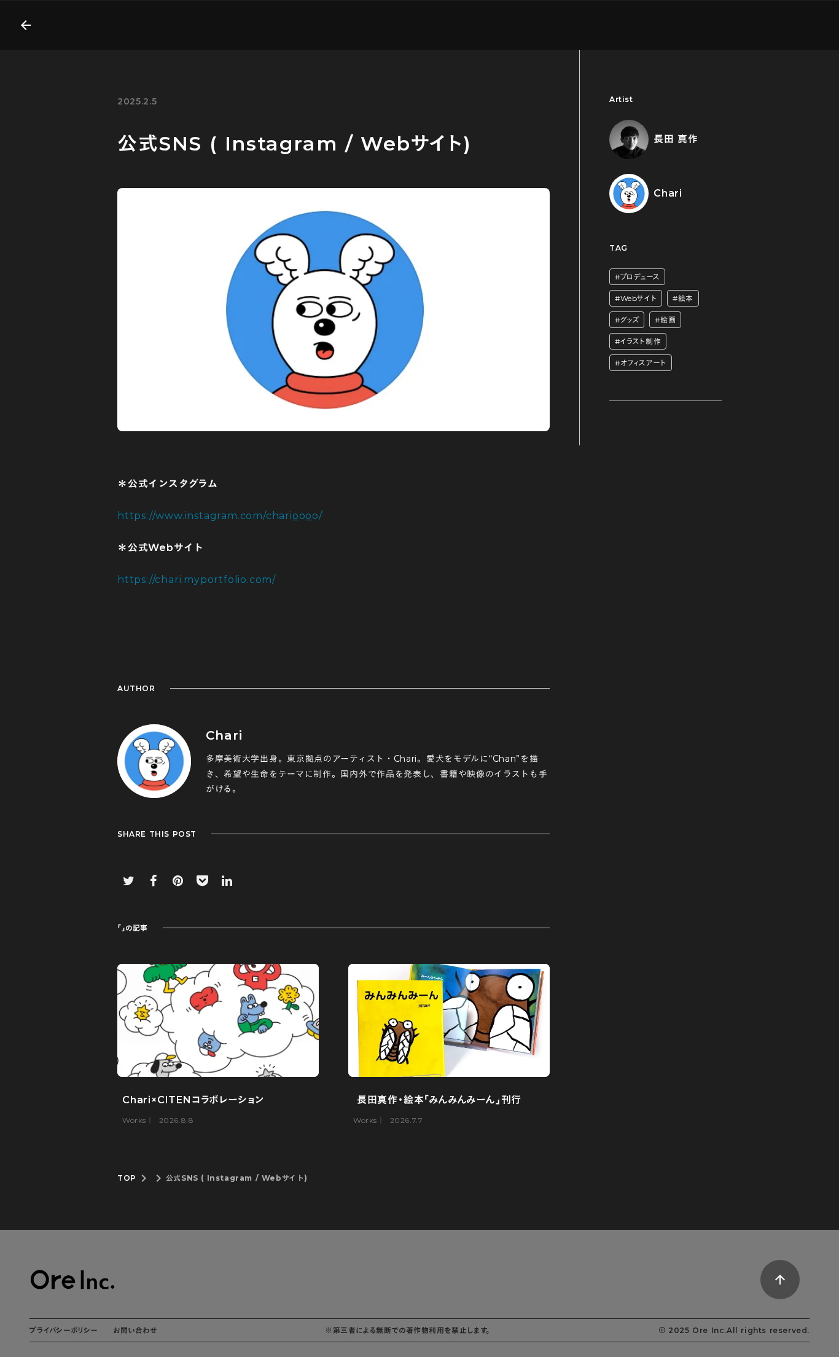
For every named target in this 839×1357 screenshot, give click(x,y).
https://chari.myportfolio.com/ (196, 579)
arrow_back (25, 25)
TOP (126, 1178)
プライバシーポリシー (63, 1330)
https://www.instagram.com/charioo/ (219, 516)
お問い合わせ (135, 1330)
